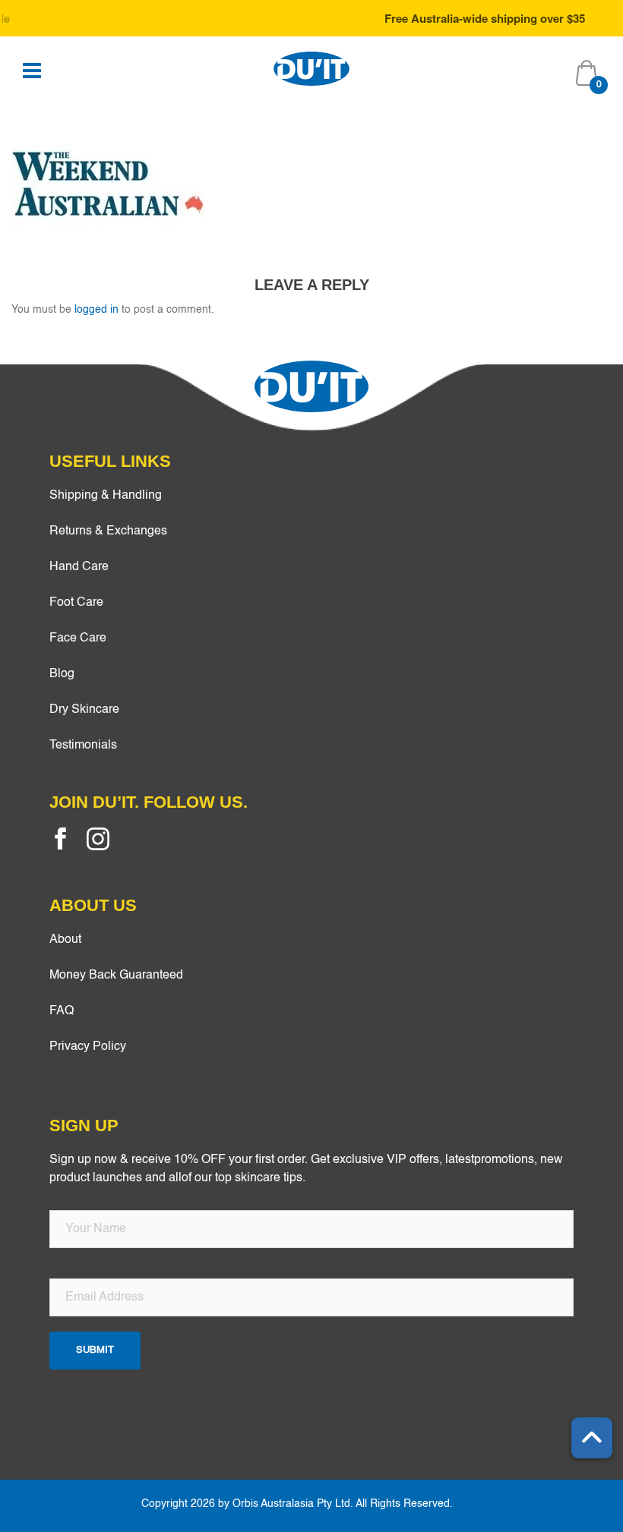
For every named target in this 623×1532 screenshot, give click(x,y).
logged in (96, 309)
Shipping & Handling (105, 496)
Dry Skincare (84, 710)
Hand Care (79, 567)
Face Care (77, 638)
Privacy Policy (87, 1047)
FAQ (61, 1011)
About (65, 940)
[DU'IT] (311, 68)
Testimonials (83, 745)
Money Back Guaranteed (116, 975)
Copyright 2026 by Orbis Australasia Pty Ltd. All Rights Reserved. (297, 1504)
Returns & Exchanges (108, 531)
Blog (61, 674)
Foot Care (76, 603)
